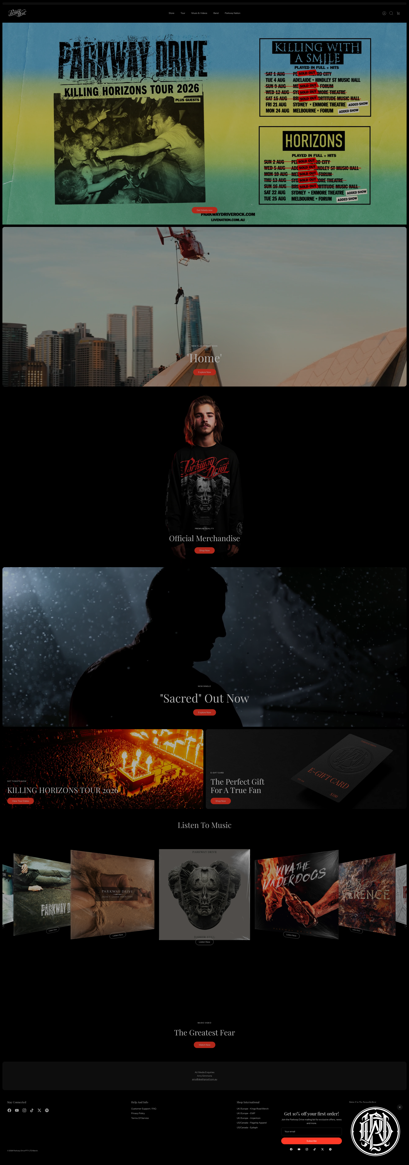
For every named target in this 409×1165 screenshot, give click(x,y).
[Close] (400, 1107)
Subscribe (312, 1140)
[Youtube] (299, 1149)
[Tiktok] (315, 1149)
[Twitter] (322, 1149)
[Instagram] (307, 1149)
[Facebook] (291, 1149)
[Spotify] (330, 1149)
